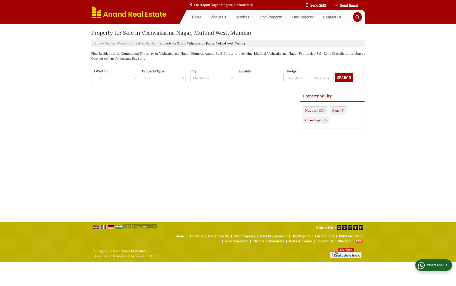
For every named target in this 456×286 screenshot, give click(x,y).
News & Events (300, 241)
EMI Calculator (350, 236)
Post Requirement (273, 236)
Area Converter (236, 241)
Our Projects (302, 17)
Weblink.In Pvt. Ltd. (143, 256)
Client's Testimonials (268, 241)
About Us (218, 17)
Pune (336, 110)
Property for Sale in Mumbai (137, 43)
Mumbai (109, 43)
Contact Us (332, 17)
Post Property (244, 236)
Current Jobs (324, 236)
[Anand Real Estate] (129, 12)
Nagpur (311, 110)
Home (196, 17)
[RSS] (359, 241)
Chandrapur (314, 120)
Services (242, 17)
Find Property (271, 17)
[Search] (357, 17)
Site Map (345, 241)
